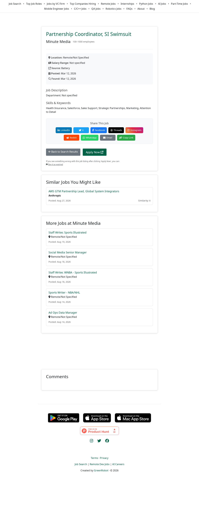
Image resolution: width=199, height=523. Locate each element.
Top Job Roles (34, 3)
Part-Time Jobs (179, 3)
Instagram (135, 130)
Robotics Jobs (113, 8)
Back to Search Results (64, 151)
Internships (127, 3)
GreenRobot (101, 470)
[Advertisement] (99, 349)
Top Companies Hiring (83, 3)
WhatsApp (91, 137)
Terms (94, 458)
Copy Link (128, 137)
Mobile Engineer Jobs (56, 8)
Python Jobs (146, 3)
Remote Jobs (108, 3)
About (141, 8)
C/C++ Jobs (80, 8)
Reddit (73, 137)
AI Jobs (162, 3)
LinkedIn (65, 130)
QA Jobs (96, 8)
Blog (152, 8)
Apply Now (93, 152)
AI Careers (118, 464)
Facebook (100, 130)
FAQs (129, 8)
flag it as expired (55, 164)
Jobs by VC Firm (56, 3)
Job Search (15, 3)
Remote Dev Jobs (100, 464)
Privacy (104, 458)
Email (109, 137)
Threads (117, 130)
